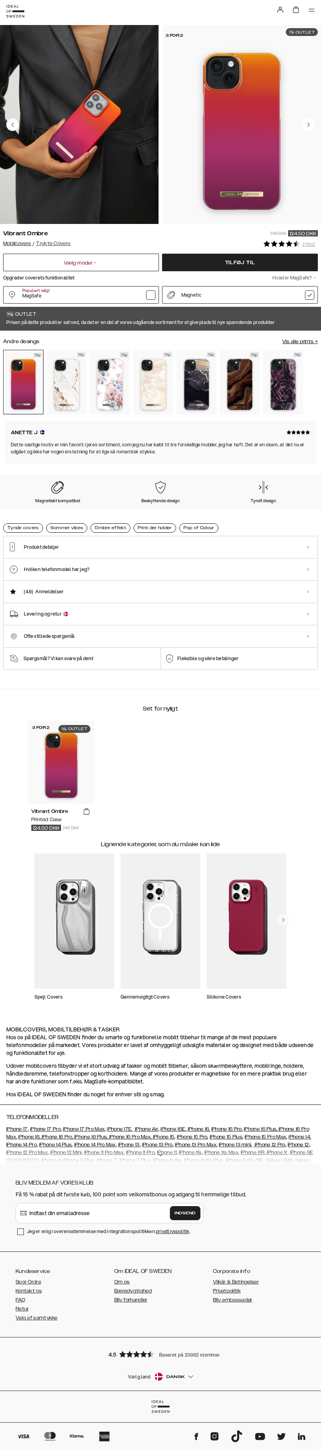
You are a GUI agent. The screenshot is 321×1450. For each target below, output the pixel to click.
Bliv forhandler (131, 1300)
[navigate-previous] (283, 920)
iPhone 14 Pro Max (95, 1144)
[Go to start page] (15, 11)
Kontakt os (29, 1291)
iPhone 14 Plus (55, 1144)
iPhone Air (146, 1129)
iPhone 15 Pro (192, 1137)
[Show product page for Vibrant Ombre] (23, 382)
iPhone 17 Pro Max (84, 1129)
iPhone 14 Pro (21, 1144)
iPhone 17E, (119, 1129)
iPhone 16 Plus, (261, 1129)
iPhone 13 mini (235, 1144)
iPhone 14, (300, 1137)
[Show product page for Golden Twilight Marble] (197, 382)
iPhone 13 (129, 1144)
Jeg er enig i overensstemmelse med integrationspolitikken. (108, 1231)
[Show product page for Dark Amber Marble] (240, 382)
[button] (160, 1354)
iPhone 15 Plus (226, 1137)
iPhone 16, (198, 1129)
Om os (122, 1282)
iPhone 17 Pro (45, 1129)
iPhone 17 (17, 1129)
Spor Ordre (28, 1282)
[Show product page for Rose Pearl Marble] (153, 382)
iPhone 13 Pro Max (195, 1144)
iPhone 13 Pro (157, 1144)
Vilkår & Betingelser (236, 1282)
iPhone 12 (298, 1144)
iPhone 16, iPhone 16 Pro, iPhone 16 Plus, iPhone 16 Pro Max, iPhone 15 (96, 1137)
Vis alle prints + (300, 341)
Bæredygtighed (133, 1291)
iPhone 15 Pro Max (265, 1137)
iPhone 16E (172, 1129)
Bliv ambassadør (232, 1300)
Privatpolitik (227, 1291)
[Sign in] (280, 10)
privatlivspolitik (172, 1231)
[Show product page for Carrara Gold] (67, 382)
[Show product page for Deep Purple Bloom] (283, 382)
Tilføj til (240, 262)
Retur (22, 1309)
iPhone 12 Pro (269, 1144)
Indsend (185, 1213)
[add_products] (86, 812)
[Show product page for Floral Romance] (110, 382)
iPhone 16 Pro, (227, 1129)
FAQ (20, 1300)
